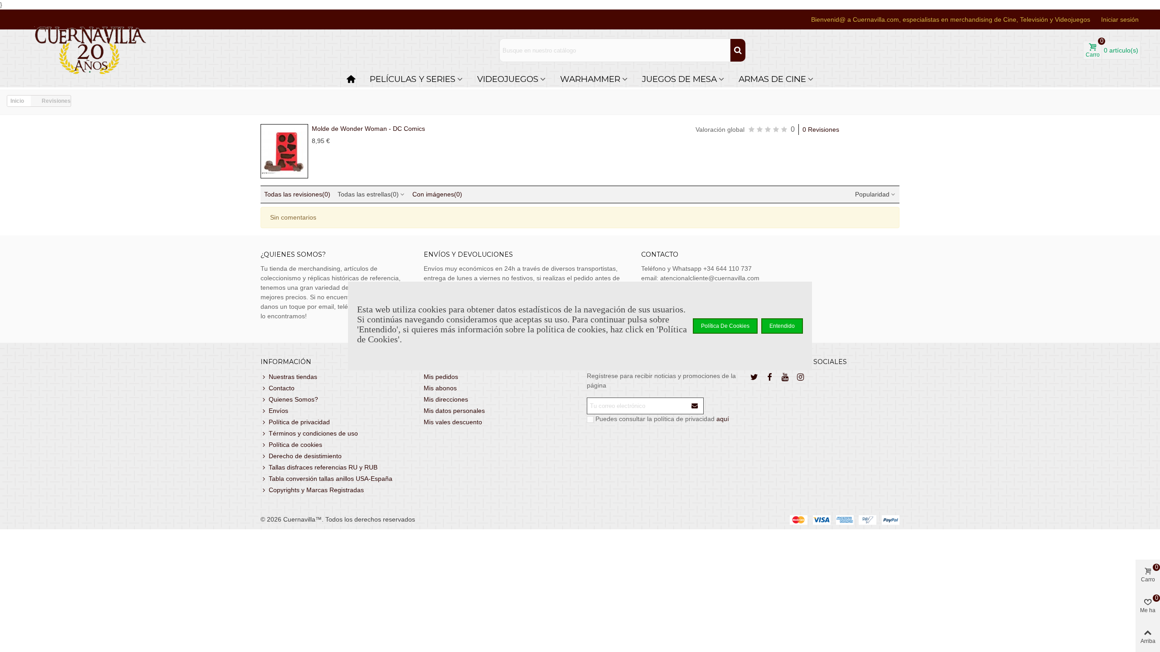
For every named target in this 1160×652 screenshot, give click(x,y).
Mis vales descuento (453, 422)
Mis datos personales (454, 410)
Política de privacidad (299, 422)
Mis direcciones (446, 399)
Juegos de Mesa (679, 79)
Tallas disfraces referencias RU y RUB (323, 467)
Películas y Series (412, 79)
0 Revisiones (820, 129)
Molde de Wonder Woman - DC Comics (368, 128)
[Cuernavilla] (90, 50)
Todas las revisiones (297, 194)
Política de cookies (295, 444)
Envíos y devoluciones (468, 254)
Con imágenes (437, 194)
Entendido (782, 326)
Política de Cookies (725, 326)
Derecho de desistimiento (305, 456)
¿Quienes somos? (293, 254)
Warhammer (590, 79)
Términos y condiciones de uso (313, 433)
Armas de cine (772, 79)
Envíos (278, 410)
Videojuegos (507, 79)
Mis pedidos (441, 376)
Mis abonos (440, 388)
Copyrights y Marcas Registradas (316, 490)
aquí (722, 418)
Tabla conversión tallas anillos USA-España (330, 478)
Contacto (282, 388)
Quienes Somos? (293, 399)
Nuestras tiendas (293, 376)
